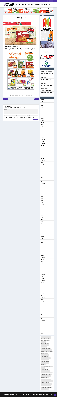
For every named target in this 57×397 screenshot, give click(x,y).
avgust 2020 (42, 236)
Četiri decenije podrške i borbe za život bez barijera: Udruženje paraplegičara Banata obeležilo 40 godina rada (47, 74)
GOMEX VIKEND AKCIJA (47, 340)
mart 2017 (42, 314)
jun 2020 (42, 240)
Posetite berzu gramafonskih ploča (46, 90)
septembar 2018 (43, 280)
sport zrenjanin (48, 379)
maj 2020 (42, 242)
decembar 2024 (43, 137)
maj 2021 (42, 219)
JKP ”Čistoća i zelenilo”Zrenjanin (45, 348)
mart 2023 (42, 177)
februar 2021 (42, 225)
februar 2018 (42, 293)
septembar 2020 (43, 234)
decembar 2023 (43, 160)
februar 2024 (42, 156)
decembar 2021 (43, 206)
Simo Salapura (43, 379)
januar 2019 (42, 272)
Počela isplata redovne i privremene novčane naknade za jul (46, 83)
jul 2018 (42, 284)
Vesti (16, 4)
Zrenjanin (42, 387)
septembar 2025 (43, 120)
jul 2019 (42, 261)
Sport (19, 4)
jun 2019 (42, 263)
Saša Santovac (43, 377)
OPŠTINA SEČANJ (43, 364)
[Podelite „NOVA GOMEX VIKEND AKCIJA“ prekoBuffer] (19, 95)
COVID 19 (42, 338)
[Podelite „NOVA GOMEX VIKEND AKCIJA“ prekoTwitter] (14, 95)
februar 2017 (42, 316)
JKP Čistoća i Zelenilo (44, 346)
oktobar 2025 (42, 118)
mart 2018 (42, 291)
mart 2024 (42, 154)
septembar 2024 (43, 143)
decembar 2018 (43, 274)
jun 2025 (42, 126)
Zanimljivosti (37, 4)
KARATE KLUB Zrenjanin (44, 351)
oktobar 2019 (42, 255)
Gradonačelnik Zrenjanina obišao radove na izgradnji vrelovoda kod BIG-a (47, 88)
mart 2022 (42, 200)
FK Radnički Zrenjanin (47, 338)
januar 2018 (42, 295)
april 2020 (42, 244)
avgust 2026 (42, 99)
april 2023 (42, 175)
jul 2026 (42, 101)
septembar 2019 (43, 257)
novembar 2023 (43, 162)
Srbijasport (50, 4)
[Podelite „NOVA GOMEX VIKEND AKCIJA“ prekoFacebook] (13, 95)
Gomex (42, 340)
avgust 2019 (42, 259)
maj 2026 (42, 105)
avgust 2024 (42, 145)
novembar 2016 (43, 322)
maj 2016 (42, 333)
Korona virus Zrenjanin (44, 353)
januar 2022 (42, 204)
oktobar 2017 (42, 301)
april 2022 (42, 198)
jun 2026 (42, 103)
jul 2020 (42, 238)
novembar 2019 (43, 253)
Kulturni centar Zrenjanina (45, 356)
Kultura (29, 4)
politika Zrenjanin (43, 372)
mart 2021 (42, 223)
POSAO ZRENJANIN (49, 372)
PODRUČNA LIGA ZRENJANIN (44, 369)
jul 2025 (42, 124)
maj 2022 (42, 196)
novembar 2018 (43, 276)
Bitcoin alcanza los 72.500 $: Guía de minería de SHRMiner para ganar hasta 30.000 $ (47, 71)
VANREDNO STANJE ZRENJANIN (45, 382)
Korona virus (50, 351)
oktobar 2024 (42, 141)
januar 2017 (42, 318)
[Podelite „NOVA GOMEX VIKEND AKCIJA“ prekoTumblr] (16, 95)
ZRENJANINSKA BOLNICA (48, 387)
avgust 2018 (42, 282)
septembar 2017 (43, 303)
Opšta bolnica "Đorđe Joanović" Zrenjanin (47, 366)
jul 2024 (42, 147)
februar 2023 (42, 179)
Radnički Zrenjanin (48, 374)
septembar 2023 (43, 166)
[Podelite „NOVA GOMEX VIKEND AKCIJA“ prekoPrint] (22, 95)
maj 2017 (42, 310)
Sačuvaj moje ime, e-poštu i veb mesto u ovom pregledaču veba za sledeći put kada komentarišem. (19, 117)
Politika (42, 4)
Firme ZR (45, 4)
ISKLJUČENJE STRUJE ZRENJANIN (45, 343)
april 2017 (42, 312)
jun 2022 (42, 194)
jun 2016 (42, 331)
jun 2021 (42, 217)
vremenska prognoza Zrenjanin (45, 385)
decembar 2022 (43, 183)
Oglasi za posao (24, 4)
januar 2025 (42, 135)
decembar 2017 (43, 297)
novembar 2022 (43, 185)
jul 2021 (42, 215)
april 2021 (42, 221)
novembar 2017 (43, 299)
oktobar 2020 (42, 232)
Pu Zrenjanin (43, 374)
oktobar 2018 (42, 278)
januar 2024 (42, 158)
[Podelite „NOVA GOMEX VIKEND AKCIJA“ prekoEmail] (20, 95)
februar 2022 (42, 202)
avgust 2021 (42, 213)
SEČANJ (47, 377)
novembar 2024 (43, 139)
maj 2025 (42, 128)
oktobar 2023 (42, 164)
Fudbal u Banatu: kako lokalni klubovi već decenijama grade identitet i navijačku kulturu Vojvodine (47, 80)
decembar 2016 (43, 320)
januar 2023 (42, 181)
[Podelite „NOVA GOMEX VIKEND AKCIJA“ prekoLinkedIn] (17, 95)
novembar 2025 (43, 116)
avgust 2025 (42, 122)
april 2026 (42, 107)
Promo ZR (32, 4)
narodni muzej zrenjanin (44, 359)
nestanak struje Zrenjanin (45, 361)
